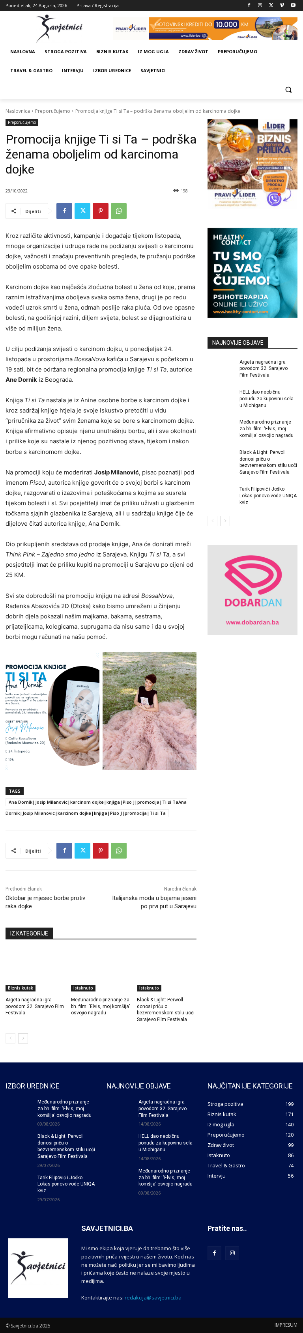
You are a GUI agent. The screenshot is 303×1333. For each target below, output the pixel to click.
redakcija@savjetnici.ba (153, 1297)
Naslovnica (18, 111)
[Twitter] (271, 5)
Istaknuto (83, 988)
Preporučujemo (52, 111)
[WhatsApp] (119, 211)
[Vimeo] (281, 5)
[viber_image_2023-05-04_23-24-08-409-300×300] (252, 164)
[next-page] (23, 1038)
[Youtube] (292, 5)
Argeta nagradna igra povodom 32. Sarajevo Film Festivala (35, 1006)
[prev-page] (10, 1038)
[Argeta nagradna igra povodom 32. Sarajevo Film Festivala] (35, 970)
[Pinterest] (100, 211)
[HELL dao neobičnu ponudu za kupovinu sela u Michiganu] (221, 398)
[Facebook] (249, 5)
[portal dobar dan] (252, 590)
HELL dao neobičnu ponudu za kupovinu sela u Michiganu (266, 398)
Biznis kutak (20, 988)
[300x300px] (252, 273)
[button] (288, 89)
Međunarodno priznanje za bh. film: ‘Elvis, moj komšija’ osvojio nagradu (100, 1006)
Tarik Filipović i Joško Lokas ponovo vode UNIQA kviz (268, 495)
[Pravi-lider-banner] (205, 28)
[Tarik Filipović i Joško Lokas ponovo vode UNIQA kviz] (221, 495)
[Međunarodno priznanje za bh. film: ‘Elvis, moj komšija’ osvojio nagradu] (101, 970)
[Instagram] (260, 5)
